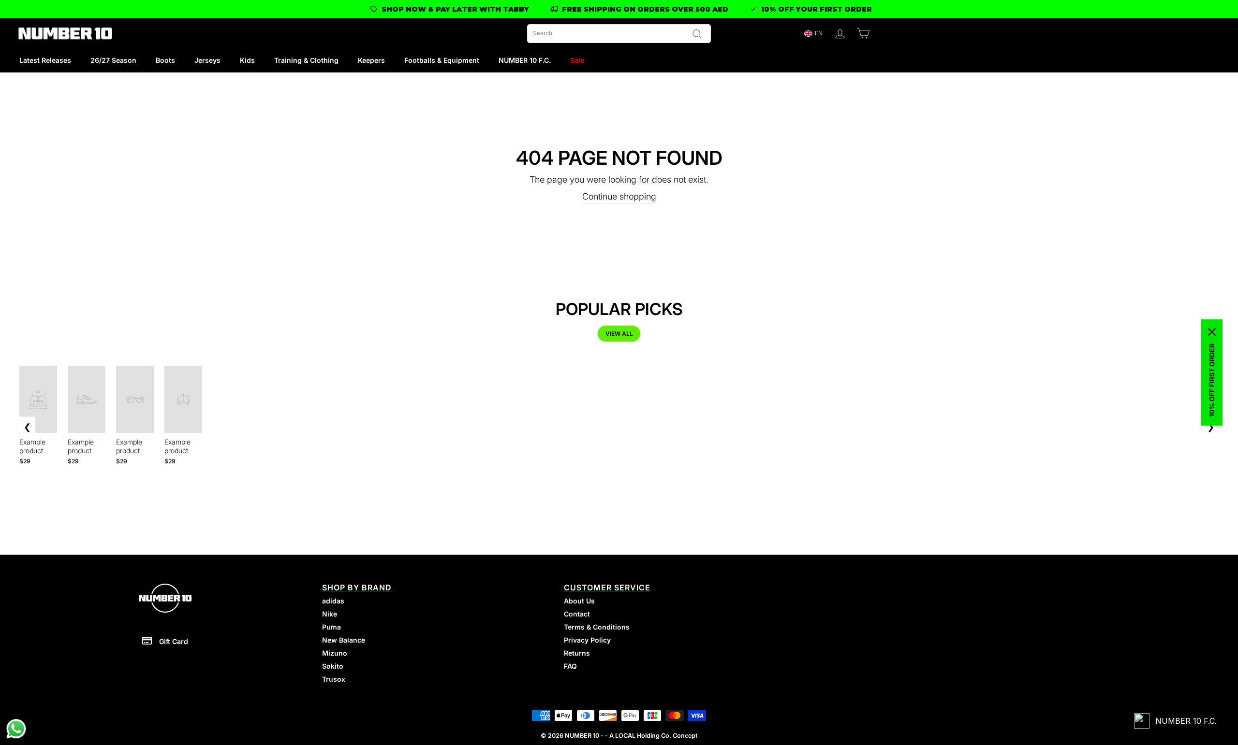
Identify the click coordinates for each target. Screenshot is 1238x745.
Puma (331, 627)
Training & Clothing (306, 60)
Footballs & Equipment (441, 60)
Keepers (371, 60)
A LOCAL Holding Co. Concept (653, 735)
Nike (329, 614)
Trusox (333, 679)
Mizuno (334, 653)
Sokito (332, 666)
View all (619, 333)
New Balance (343, 640)
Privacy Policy (587, 640)
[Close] (1212, 332)
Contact (577, 614)
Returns (577, 653)
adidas (333, 601)
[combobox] (619, 33)
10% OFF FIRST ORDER (1212, 380)
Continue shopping (619, 196)
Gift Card (173, 641)
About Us (579, 601)
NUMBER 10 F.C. (525, 60)
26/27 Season (113, 60)
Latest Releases (45, 60)
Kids (247, 60)
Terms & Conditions (597, 627)
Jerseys (207, 60)
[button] (813, 33)
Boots (165, 60)
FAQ (570, 666)
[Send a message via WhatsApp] (16, 728)
